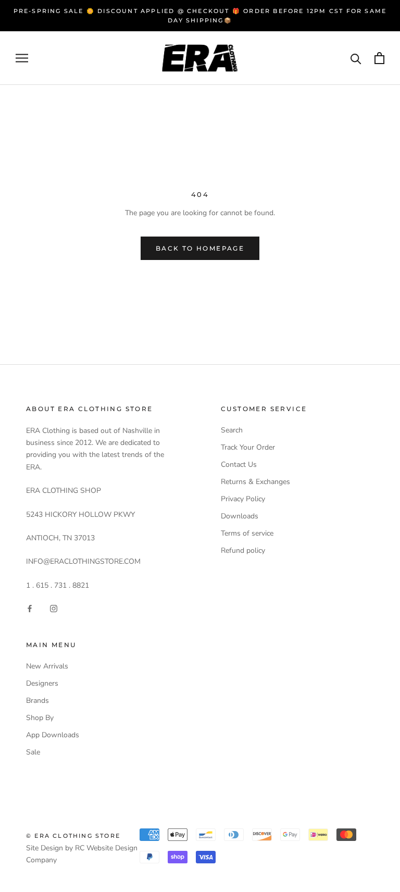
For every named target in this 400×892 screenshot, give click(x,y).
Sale (33, 752)
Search (232, 430)
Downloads (239, 516)
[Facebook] (29, 608)
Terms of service (247, 533)
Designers (42, 683)
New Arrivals (47, 666)
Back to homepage (200, 248)
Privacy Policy (243, 499)
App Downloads (52, 735)
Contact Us (239, 464)
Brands (37, 700)
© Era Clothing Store (73, 835)
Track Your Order (248, 447)
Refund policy (243, 550)
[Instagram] (53, 608)
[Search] (356, 58)
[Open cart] (379, 58)
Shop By (40, 718)
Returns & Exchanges (255, 482)
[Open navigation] (22, 58)
